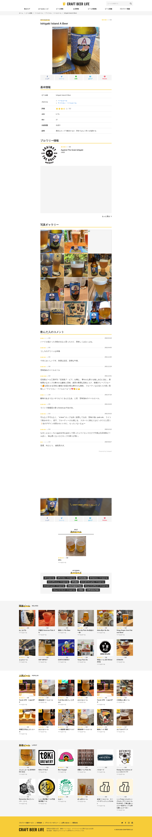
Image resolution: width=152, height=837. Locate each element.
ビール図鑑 (29, 13)
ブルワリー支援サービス (26, 823)
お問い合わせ (65, 823)
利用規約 (39, 823)
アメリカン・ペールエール (53, 13)
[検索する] (131, 3)
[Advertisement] (76, 473)
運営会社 (75, 823)
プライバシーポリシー (51, 823)
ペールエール (39, 13)
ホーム (21, 13)
